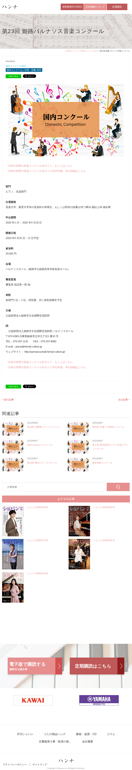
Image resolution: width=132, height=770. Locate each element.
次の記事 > (124, 399)
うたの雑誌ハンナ (55, 734)
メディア (76, 51)
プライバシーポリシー (15, 764)
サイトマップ (39, 764)
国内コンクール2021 (90, 51)
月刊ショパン (25, 734)
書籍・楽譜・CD (86, 734)
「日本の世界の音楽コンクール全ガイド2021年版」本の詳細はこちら (46, 170)
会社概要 (87, 741)
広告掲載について (95, 6)
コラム (111, 734)
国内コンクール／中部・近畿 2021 (24, 70)
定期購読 (117, 6)
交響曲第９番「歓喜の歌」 (55, 741)
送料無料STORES (72, 6)
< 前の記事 (8, 399)
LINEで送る (13, 76)
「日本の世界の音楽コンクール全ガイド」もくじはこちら (39, 165)
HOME (68, 51)
